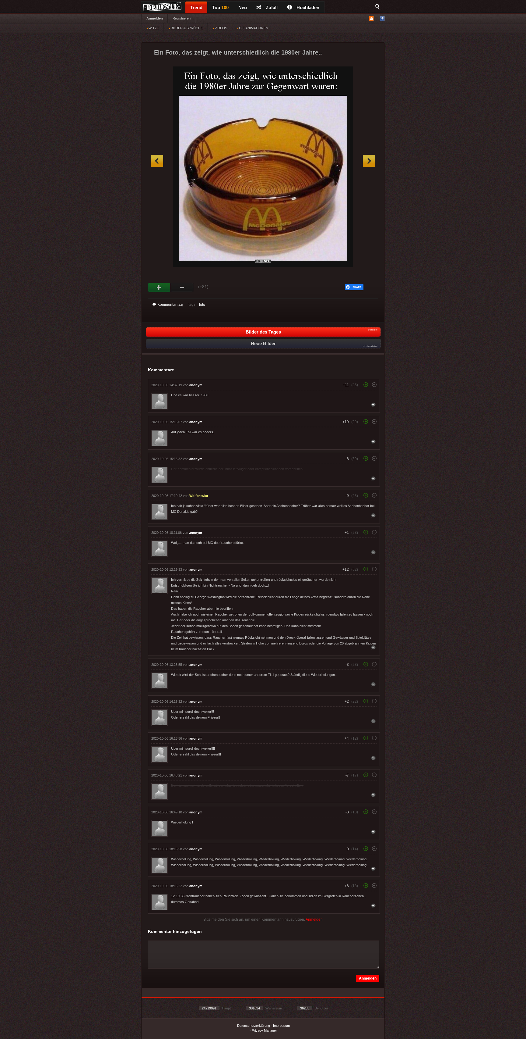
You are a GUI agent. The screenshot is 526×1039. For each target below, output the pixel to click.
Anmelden (154, 18)
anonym (195, 385)
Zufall (272, 7)
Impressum (281, 1025)
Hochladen (307, 7)
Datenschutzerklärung (253, 1025)
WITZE (153, 28)
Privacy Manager (264, 1030)
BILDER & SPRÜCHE (186, 28)
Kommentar (170, 304)
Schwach (182, 287)
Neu (242, 7)
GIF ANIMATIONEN (253, 28)
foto (202, 304)
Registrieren (182, 18)
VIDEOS (220, 28)
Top (220, 7)
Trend (196, 7)
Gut (159, 287)
